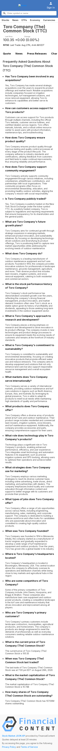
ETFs (24, 20)
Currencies (49, 20)
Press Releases (37, 53)
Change (27, 37)
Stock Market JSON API (13, 736)
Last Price (8, 37)
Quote (7, 53)
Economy (35, 20)
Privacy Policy (9, 747)
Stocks (5, 20)
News (15, 20)
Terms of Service (29, 747)
